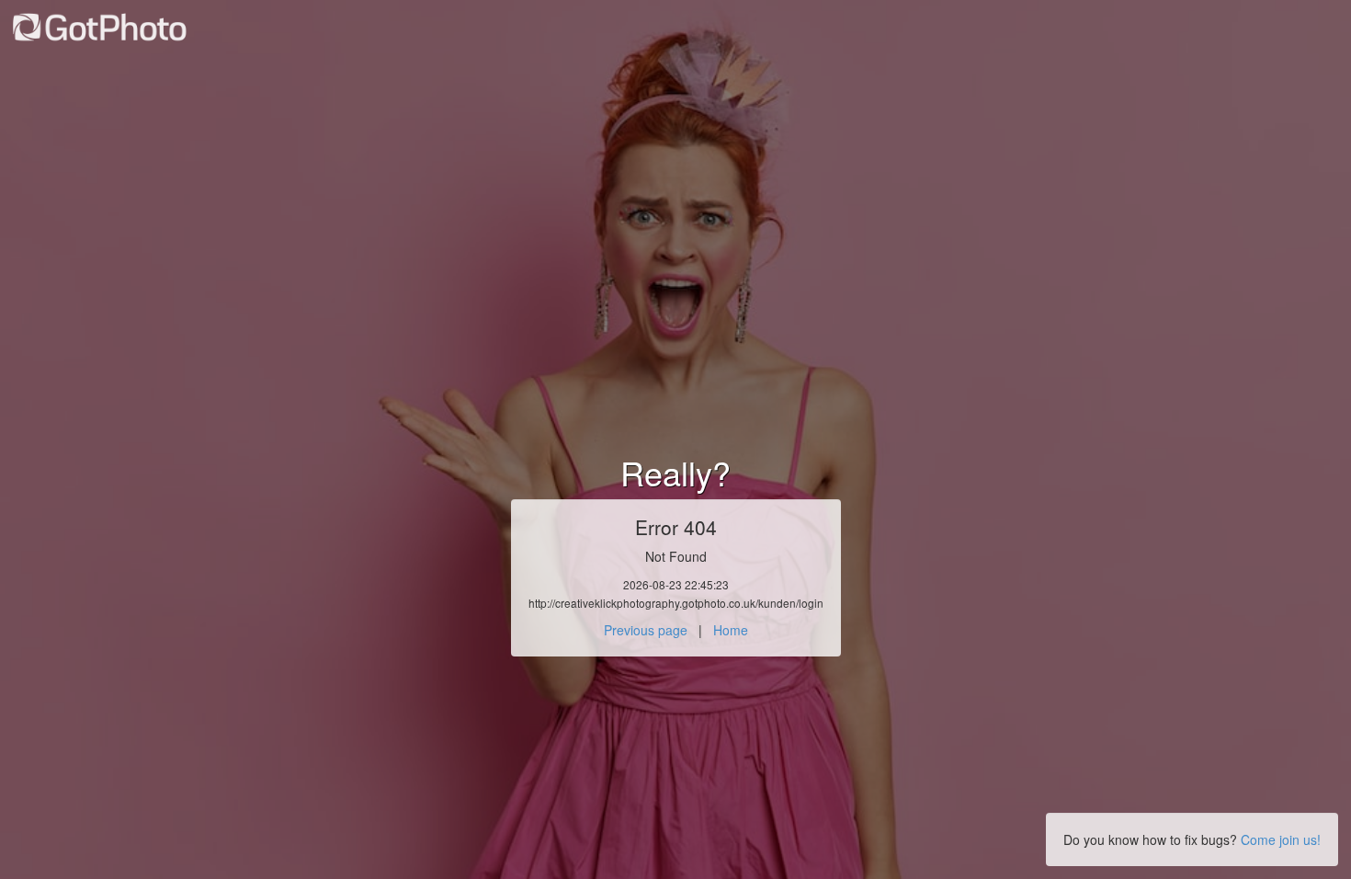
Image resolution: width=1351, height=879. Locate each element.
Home (730, 630)
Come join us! (1281, 839)
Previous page (645, 630)
